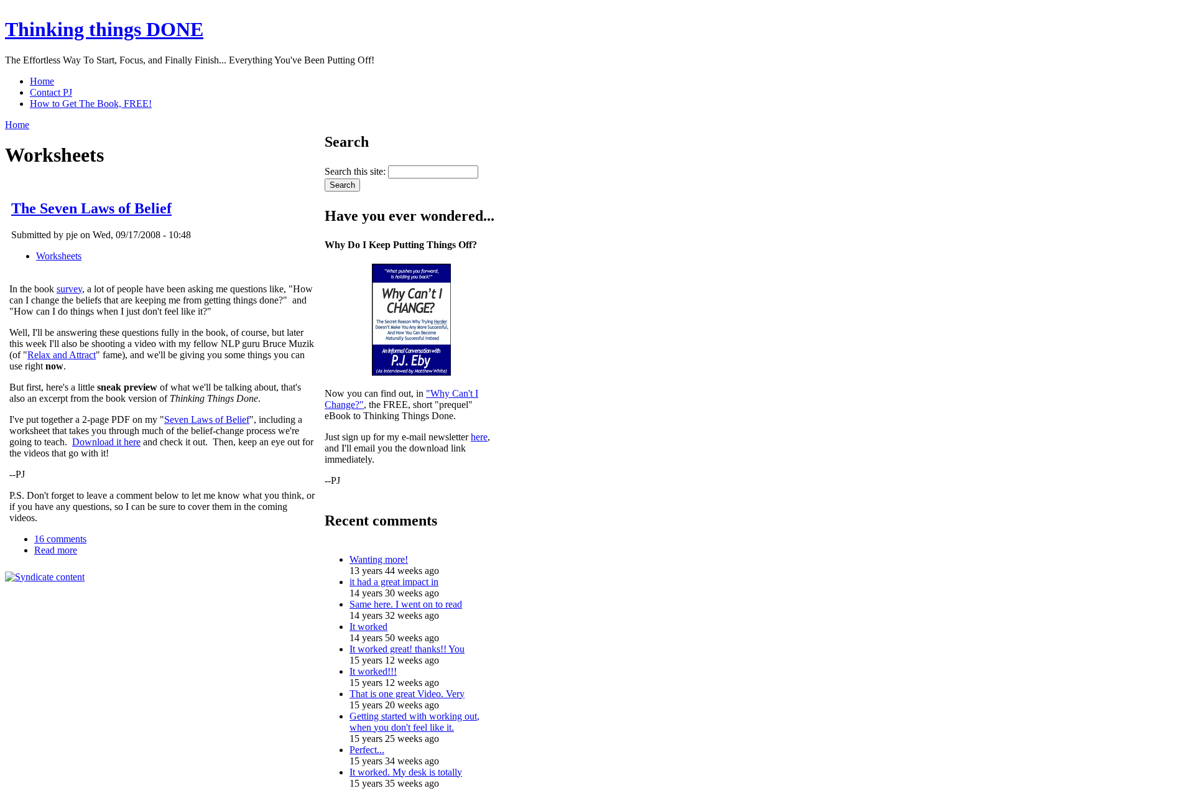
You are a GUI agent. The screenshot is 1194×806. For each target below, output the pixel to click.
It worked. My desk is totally (405, 772)
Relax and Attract (61, 355)
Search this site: (356, 171)
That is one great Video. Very (407, 693)
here (479, 437)
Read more (55, 550)
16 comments (60, 539)
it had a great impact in (393, 582)
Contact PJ (51, 92)
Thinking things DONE (104, 29)
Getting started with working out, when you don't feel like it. (414, 722)
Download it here (106, 442)
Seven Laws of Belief (206, 419)
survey (69, 289)
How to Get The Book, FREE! (91, 103)
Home (42, 81)
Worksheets (58, 256)
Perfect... (366, 749)
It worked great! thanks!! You (407, 649)
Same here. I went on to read (405, 604)
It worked (368, 626)
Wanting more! (378, 559)
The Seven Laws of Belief (91, 208)
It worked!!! (373, 671)
